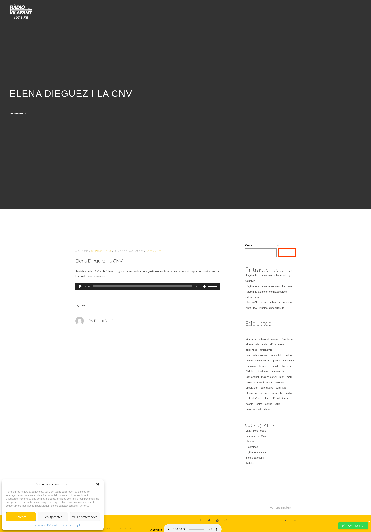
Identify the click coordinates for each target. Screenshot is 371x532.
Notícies (138, 251)
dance (249, 360)
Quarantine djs (254, 393)
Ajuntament (288, 339)
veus (277, 403)
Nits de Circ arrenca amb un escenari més (269, 302)
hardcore (263, 371)
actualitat (264, 339)
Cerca (248, 245)
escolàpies (288, 360)
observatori (252, 387)
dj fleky (276, 360)
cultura (288, 355)
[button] (98, 484)
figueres (286, 366)
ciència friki (276, 355)
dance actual (262, 360)
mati (281, 376)
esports (275, 366)
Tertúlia (250, 463)
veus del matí (253, 409)
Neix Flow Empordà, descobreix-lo (265, 307)
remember (278, 393)
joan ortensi (252, 376)
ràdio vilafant (253, 398)
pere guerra (267, 387)
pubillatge (281, 387)
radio (267, 393)
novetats (280, 382)
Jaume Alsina (277, 371)
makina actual (269, 376)
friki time (250, 371)
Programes (252, 446)
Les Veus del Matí (124, 251)
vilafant (268, 409)
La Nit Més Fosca (256, 430)
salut (265, 398)
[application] (147, 286)
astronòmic (266, 349)
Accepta (21, 517)
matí (289, 376)
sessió (249, 403)
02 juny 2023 (82, 251)
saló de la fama (279, 398)
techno (268, 403)
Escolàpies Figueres (257, 366)
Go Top (292, 520)
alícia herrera (277, 344)
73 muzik (251, 339)
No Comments (153, 251)
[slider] (213, 286)
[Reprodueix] (80, 286)
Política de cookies (35, 525)
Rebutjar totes (52, 517)
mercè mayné (264, 382)
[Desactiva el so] (204, 286)
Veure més (17, 113)
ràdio (289, 393)
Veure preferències (84, 517)
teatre (259, 403)
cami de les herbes (256, 355)
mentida (250, 382)
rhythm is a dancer (256, 452)
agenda (275, 339)
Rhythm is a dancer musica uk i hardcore (269, 286)
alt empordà (252, 344)
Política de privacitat (57, 525)
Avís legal (75, 525)
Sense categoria (255, 457)
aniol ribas (251, 349)
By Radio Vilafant (101, 251)
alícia (264, 344)
